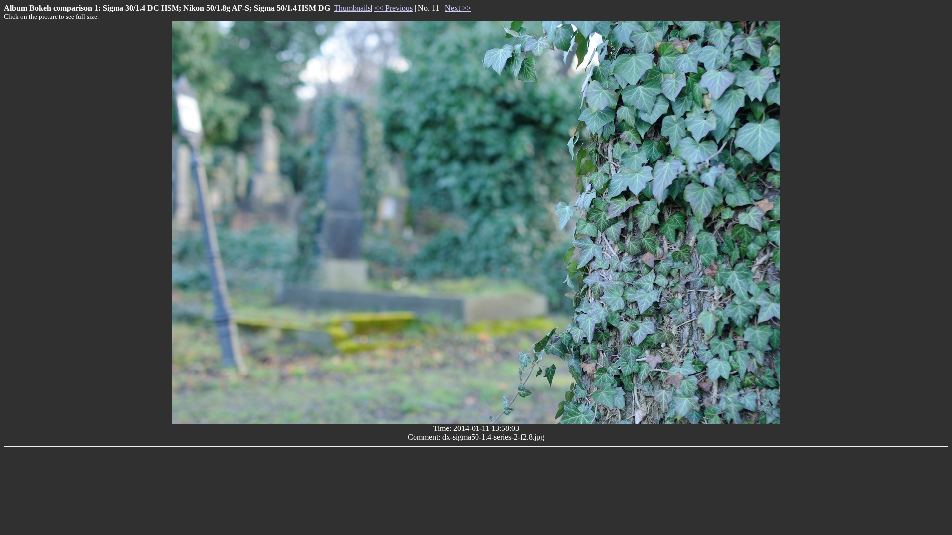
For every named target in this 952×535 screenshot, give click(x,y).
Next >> (458, 8)
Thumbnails (352, 8)
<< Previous (393, 8)
